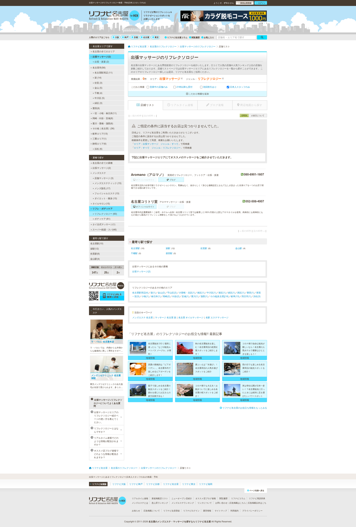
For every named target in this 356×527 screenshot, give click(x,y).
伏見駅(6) (95, 253)
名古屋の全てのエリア (104, 51)
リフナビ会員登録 (171, 510)
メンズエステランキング (183, 502)
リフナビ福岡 (205, 483)
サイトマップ (221, 510)
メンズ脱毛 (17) (102, 188)
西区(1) (241, 292)
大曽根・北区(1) (187, 292)
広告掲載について (152, 510)
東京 (157, 37)
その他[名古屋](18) (219, 296)
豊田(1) (250, 292)
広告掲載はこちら (238, 502)
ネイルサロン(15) (101, 203)
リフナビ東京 (188, 483)
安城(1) (185, 296)
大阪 (117, 37)
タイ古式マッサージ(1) (104, 224)
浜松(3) (257, 296)
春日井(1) (156, 296)
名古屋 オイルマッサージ (190, 317)
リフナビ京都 (152, 483)
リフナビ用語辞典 (257, 498)
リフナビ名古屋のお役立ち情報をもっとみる (244, 407)
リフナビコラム (238, 498)
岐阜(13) (235, 296)
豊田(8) (96, 108)
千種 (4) (98, 92)
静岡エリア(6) (99, 143)
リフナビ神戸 (136, 483)
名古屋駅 (135, 248)
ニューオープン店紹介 (182, 498)
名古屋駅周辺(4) (140, 292)
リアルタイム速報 (140, 498)
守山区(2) (172, 292)
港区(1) (222, 292)
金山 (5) (98, 87)
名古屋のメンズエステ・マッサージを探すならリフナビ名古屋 (180, 521)
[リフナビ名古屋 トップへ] (114, 16)
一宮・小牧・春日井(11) (105, 113)
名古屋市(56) (99, 67)
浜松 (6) (98, 148)
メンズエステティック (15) (108, 183)
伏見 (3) (98, 82)
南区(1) (201, 292)
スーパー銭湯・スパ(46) (105, 229)
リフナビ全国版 (99, 484)
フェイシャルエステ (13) (107, 193)
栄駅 (168, 248)
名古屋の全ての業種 (103, 162)
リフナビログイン (191, 510)
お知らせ (136, 510)
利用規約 (234, 510)
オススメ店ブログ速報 (205, 498)
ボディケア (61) (102, 218)
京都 (136, 37)
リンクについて (204, 502)
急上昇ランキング (160, 502)
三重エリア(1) (99, 138)
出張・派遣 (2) (102, 61)
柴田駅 (169, 253)
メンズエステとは (140, 502)
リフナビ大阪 (119, 483)
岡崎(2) (166, 296)
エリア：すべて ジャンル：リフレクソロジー (157, 147)
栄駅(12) (94, 248)
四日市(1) (246, 296)
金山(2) (161, 292)
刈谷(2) (175, 296)
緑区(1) (231, 292)
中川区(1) (211, 292)
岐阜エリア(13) (100, 133)
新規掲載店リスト (160, 498)
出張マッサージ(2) (102, 56)
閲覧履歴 (196, 37)
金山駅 (238, 248)
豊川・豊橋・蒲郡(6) (103, 123)
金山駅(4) (95, 258)
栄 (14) (98, 77)
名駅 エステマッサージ (217, 317)
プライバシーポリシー (252, 510)
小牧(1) (145, 296)
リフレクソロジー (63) (106, 213)
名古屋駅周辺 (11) (104, 72)
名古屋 (146, 37)
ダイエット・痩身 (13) (106, 198)
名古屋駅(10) (96, 243)
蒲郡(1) (204, 296)
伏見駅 (203, 248)
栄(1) (153, 292)
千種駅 (134, 253)
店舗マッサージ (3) (104, 178)
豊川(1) (194, 296)
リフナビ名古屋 (171, 483)
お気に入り (209, 37)
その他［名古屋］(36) (103, 128)
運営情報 (207, 510)
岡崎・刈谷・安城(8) (103, 118)
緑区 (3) (98, 102)
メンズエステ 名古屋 (142, 317)
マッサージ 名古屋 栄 (165, 317)
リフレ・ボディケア (103, 208)
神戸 (126, 37)
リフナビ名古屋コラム (177, 37)
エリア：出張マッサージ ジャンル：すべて (156, 143)
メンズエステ (99, 172)
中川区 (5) (100, 97)
